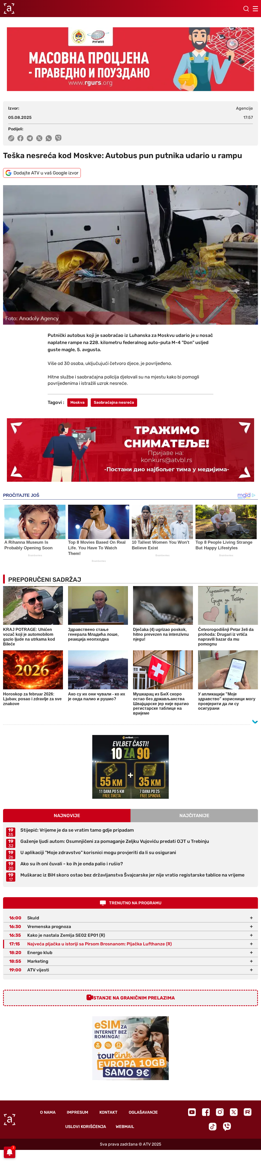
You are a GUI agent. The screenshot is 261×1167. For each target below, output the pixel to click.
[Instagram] (220, 1112)
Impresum (77, 1112)
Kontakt (108, 1112)
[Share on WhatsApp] (49, 138)
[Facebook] (206, 1112)
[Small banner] (130, 767)
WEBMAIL (125, 1126)
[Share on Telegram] (30, 138)
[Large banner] (130, 59)
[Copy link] (11, 138)
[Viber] (227, 1126)
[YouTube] (192, 1112)
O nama (48, 1112)
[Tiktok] (213, 1127)
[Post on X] (39, 138)
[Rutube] (248, 1112)
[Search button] (246, 8)
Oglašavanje (143, 1112)
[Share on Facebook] (20, 138)
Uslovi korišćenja (85, 1126)
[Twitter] (234, 1112)
